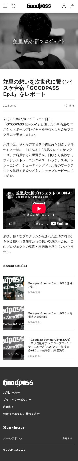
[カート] (72, 6)
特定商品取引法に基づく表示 (21, 414)
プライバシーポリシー (17, 399)
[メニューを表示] (5, 6)
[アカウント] (64, 6)
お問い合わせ (11, 392)
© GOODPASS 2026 (14, 449)
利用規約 (8, 407)
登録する (67, 438)
